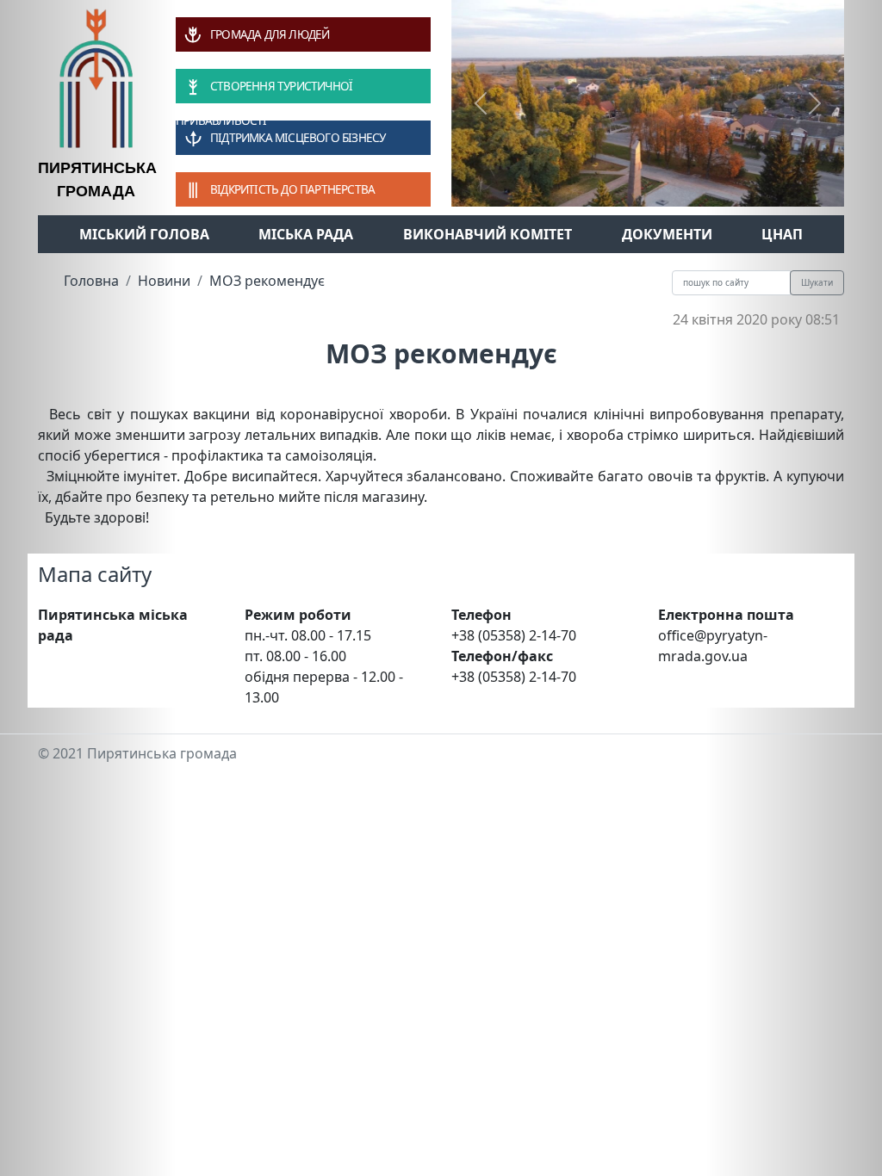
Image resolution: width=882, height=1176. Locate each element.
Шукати (817, 282)
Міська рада (305, 234)
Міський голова (144, 234)
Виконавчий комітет (487, 234)
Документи (667, 234)
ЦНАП (782, 234)
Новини (164, 280)
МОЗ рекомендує (267, 280)
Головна (91, 280)
